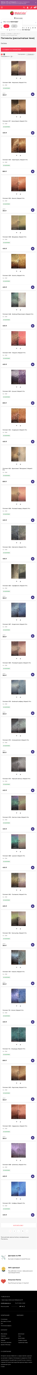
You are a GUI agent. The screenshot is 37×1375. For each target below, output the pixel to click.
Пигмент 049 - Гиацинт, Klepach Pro (14, 352)
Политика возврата (6, 1325)
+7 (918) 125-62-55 (5, 1296)
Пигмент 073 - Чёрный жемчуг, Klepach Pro (16, 778)
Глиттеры (4, 43)
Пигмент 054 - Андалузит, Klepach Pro (15, 430)
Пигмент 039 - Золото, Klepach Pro (14, 275)
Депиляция (21, 1334)
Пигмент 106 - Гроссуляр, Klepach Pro (15, 933)
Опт (2, 1323)
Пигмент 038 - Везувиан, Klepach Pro (14, 237)
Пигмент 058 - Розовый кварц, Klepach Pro (16, 508)
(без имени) (4, 1334)
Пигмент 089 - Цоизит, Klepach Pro (14, 856)
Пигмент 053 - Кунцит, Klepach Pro (14, 391)
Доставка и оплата (6, 1321)
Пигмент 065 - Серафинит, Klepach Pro (15, 585)
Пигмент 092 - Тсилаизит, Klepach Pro (15, 894)
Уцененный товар (23, 1342)
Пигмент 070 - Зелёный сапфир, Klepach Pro (17, 701)
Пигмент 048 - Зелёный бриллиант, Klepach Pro (18, 314)
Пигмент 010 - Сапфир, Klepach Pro (14, 1203)
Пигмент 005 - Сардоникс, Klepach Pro (15, 1126)
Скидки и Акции (22, 1340)
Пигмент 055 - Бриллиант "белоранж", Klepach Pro (17, 469)
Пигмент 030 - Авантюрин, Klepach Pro (15, 160)
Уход (19, 1336)
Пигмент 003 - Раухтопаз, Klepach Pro (15, 1087)
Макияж (9, 33)
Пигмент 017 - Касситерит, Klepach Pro (15, 121)
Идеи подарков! (5, 1338)
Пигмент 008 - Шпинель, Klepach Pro (14, 1164)
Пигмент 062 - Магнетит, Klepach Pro (14, 547)
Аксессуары (21, 1338)
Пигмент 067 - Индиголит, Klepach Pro (15, 624)
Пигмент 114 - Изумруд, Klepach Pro (14, 1049)
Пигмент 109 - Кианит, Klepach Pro (14, 971)
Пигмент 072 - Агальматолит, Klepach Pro (16, 740)
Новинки (3, 1336)
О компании (4, 1319)
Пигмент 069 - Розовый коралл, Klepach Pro (17, 663)
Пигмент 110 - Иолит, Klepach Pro (13, 1010)
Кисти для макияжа (6, 1342)
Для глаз (16, 33)
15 (22, 1231)
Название (31, 54)
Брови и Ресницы (5, 1344)
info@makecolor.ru (6, 1303)
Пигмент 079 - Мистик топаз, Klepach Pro (16, 817)
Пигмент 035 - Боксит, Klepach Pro (13, 198)
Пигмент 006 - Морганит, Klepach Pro (15, 82)
